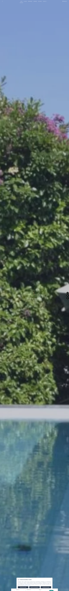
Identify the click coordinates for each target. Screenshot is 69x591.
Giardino (35, 1)
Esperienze (30, 1)
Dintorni (40, 1)
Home (21, 1)
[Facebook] (68, 298)
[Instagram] (68, 295)
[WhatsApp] (68, 293)
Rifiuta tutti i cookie (23, 587)
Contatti (44, 1)
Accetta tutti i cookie (46, 587)
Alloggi (25, 1)
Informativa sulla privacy (26, 585)
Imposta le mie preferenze (34, 587)
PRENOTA (65, 1)
